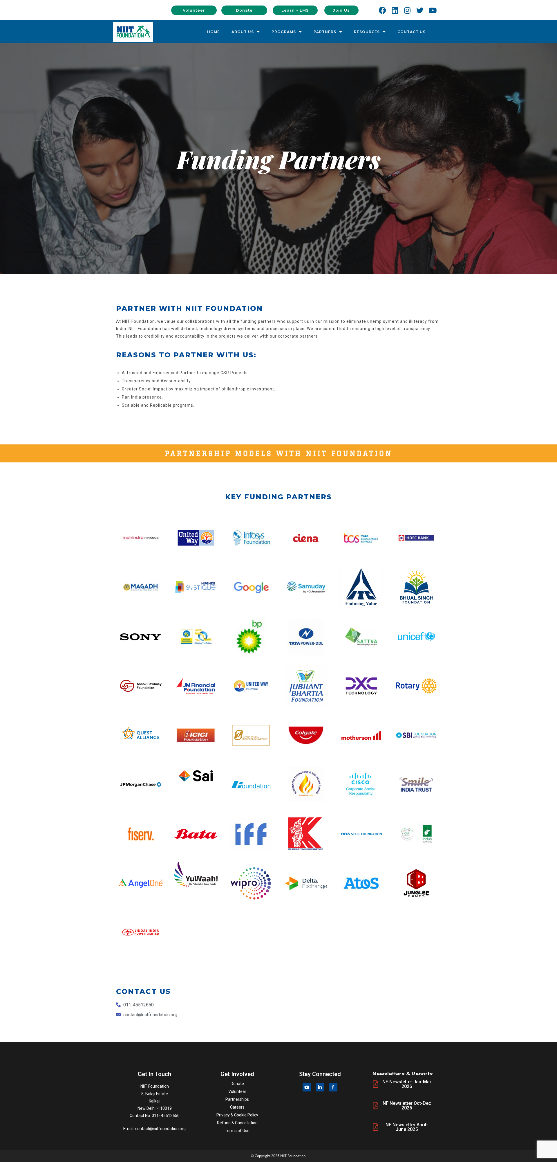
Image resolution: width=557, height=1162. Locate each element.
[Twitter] (420, 10)
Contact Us (411, 32)
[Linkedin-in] (320, 1087)
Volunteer (237, 1091)
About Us (243, 32)
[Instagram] (407, 10)
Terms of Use (237, 1130)
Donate (237, 1083)
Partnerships (237, 1099)
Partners (325, 32)
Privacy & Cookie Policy (237, 1115)
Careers (237, 1107)
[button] (194, 10)
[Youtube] (432, 10)
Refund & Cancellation (237, 1122)
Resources (367, 32)
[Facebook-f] (333, 1087)
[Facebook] (382, 10)
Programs (284, 32)
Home (213, 32)
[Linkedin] (395, 10)
